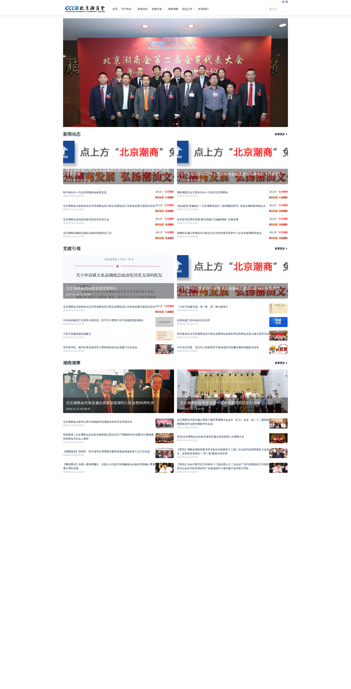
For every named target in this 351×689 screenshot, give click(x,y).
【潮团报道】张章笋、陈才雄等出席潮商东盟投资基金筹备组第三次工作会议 (106, 451)
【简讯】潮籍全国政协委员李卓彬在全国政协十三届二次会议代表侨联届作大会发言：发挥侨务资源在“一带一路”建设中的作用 (223, 451)
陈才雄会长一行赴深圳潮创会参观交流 (85, 192)
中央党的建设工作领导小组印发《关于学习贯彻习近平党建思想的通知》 (104, 320)
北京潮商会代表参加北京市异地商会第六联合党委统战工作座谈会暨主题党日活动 (109, 205)
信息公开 (187, 9)
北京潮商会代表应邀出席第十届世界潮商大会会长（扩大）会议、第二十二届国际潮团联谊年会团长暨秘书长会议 (223, 421)
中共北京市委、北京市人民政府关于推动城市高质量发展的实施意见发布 (218, 347)
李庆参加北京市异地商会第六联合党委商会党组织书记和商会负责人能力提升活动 (223, 333)
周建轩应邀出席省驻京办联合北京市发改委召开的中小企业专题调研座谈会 (219, 232)
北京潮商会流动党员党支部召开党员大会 (86, 219)
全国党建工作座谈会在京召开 (193, 320)
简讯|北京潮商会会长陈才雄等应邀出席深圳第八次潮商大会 (210, 436)
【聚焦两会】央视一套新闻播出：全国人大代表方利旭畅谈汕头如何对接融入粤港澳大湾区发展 (109, 466)
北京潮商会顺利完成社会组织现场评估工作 (87, 232)
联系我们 (203, 9)
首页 (115, 9)
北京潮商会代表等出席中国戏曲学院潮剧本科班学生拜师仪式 (97, 421)
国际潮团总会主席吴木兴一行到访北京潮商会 (202, 192)
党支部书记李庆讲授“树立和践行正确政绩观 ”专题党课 (207, 219)
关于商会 (126, 9)
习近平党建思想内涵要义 (77, 333)
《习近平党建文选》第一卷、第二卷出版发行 (202, 306)
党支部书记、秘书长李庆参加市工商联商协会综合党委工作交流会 (100, 347)
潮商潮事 (173, 9)
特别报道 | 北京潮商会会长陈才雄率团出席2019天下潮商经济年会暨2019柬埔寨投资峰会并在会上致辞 (108, 436)
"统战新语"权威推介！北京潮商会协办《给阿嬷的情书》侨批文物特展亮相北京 (221, 205)
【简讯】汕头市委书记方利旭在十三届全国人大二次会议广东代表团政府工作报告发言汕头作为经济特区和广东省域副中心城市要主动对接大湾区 (223, 466)
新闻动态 (143, 9)
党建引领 (157, 9)
